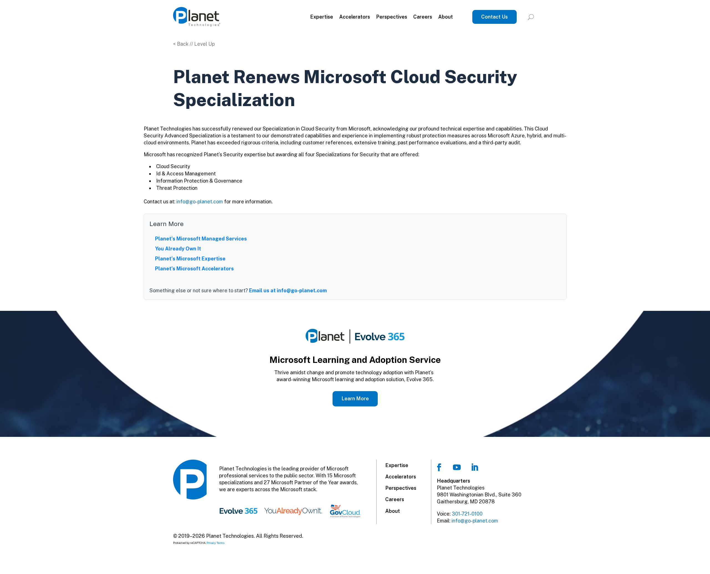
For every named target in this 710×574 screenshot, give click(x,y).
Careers (422, 17)
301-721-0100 (467, 514)
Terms (220, 542)
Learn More (355, 398)
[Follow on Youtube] (457, 467)
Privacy (211, 542)
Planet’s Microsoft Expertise (190, 259)
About (445, 17)
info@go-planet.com (199, 201)
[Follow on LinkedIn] (474, 467)
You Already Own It (178, 249)
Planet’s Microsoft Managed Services (201, 239)
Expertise (321, 17)
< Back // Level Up (194, 44)
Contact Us (494, 17)
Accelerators (354, 17)
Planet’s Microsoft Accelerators (194, 268)
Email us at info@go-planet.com (288, 290)
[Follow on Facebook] (439, 467)
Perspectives (391, 17)
